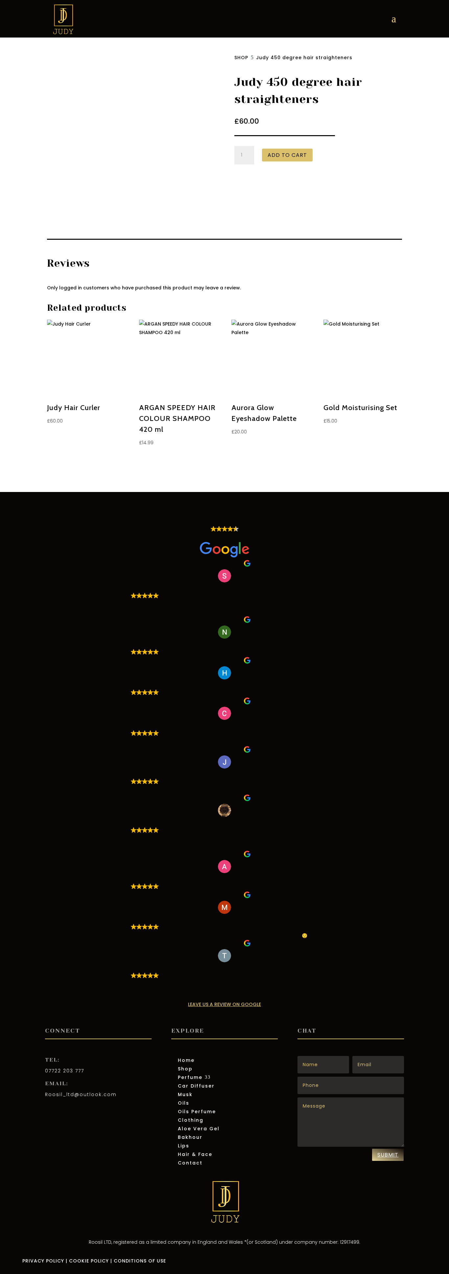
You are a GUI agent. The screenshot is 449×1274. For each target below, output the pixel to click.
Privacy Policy (43, 1261)
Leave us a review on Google (224, 1004)
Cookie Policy (89, 1261)
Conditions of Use (140, 1261)
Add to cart (287, 155)
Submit (387, 1155)
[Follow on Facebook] (50, 1114)
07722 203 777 (64, 1070)
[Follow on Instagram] (63, 1114)
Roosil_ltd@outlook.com (81, 1094)
